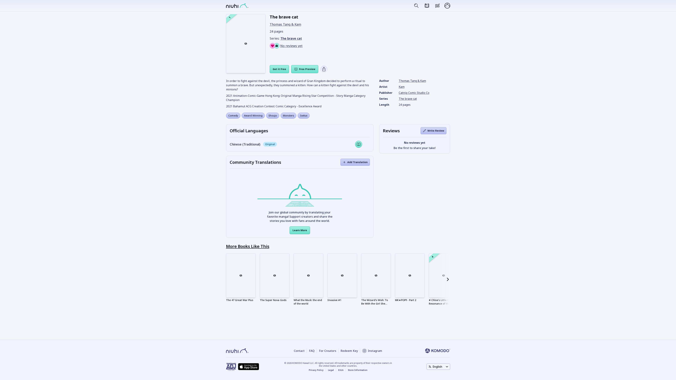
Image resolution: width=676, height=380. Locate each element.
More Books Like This (247, 246)
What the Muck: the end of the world (308, 301)
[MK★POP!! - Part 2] (410, 275)
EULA (340, 370)
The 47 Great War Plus (239, 300)
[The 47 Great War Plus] (241, 275)
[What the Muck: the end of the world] (308, 275)
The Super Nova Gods (273, 300)
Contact (299, 351)
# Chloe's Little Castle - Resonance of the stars (442, 301)
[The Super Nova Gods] (274, 275)
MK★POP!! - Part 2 (405, 300)
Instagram (375, 351)
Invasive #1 (334, 300)
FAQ (312, 351)
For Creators (327, 351)
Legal (331, 370)
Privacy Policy (316, 370)
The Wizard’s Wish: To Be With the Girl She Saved (374, 303)
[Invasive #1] (342, 275)
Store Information (357, 370)
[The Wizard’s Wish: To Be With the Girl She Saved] (376, 275)
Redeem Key (349, 351)
